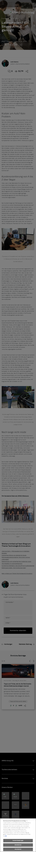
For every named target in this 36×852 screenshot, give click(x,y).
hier (6, 836)
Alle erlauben (18, 849)
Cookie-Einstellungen (18, 840)
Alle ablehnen (18, 844)
